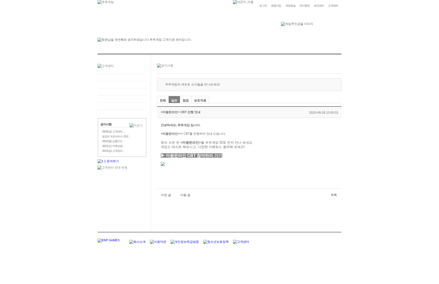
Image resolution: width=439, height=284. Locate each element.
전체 (163, 100)
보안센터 (319, 5)
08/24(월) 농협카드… (113, 141)
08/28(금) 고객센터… (113, 131)
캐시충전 (305, 5)
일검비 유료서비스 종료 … (117, 136)
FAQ (122, 77)
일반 (174, 100)
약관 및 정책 (122, 105)
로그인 (263, 5)
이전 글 (166, 195)
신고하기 (122, 91)
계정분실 (290, 5)
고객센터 (333, 5)
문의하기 (122, 84)
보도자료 (200, 100)
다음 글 (185, 195)
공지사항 (122, 98)
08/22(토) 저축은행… (113, 145)
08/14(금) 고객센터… (113, 150)
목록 (334, 195)
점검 (186, 100)
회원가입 (276, 5)
